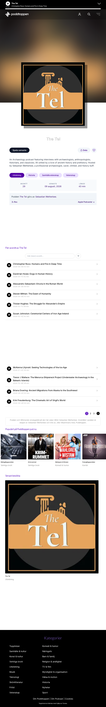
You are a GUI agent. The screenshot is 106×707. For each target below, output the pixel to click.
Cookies (69, 698)
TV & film (46, 666)
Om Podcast (57, 698)
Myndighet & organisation (54, 672)
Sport (45, 692)
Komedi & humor (50, 646)
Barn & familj (48, 656)
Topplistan (14, 646)
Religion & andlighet (52, 661)
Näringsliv (47, 651)
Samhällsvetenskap (50, 175)
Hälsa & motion (49, 677)
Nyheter (46, 687)
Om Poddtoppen (41, 698)
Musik (12, 672)
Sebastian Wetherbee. (46, 196)
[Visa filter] (78, 256)
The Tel (23, 196)
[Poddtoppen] (17, 14)
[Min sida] (79, 14)
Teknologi (14, 677)
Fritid (11, 687)
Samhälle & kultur (17, 651)
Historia (31, 175)
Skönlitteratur (16, 682)
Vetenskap (70, 175)
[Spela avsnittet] (9, 265)
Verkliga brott (16, 661)
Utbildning (17, 175)
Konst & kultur (16, 656)
